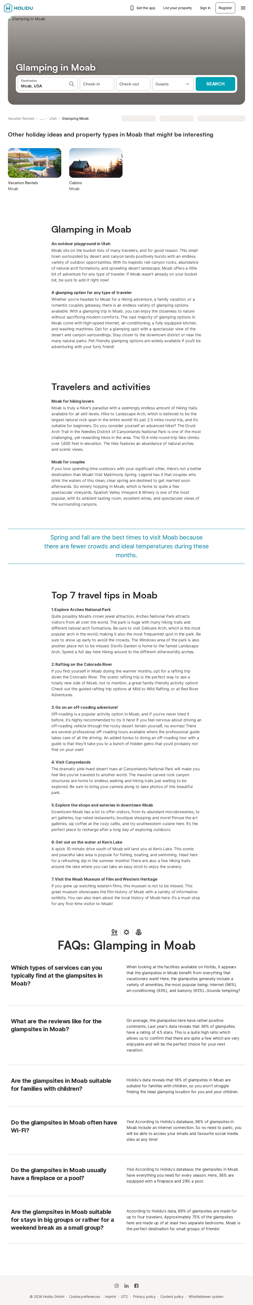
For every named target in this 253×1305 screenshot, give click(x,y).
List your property (177, 8)
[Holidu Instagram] (116, 1285)
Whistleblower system (206, 1296)
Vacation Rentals (21, 118)
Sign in (205, 8)
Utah (53, 118)
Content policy (172, 1296)
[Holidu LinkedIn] (126, 1285)
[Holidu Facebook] (136, 1285)
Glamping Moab (75, 118)
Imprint (110, 1296)
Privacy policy (144, 1296)
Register (225, 8)
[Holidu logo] (28, 7)
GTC (124, 1296)
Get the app (145, 8)
